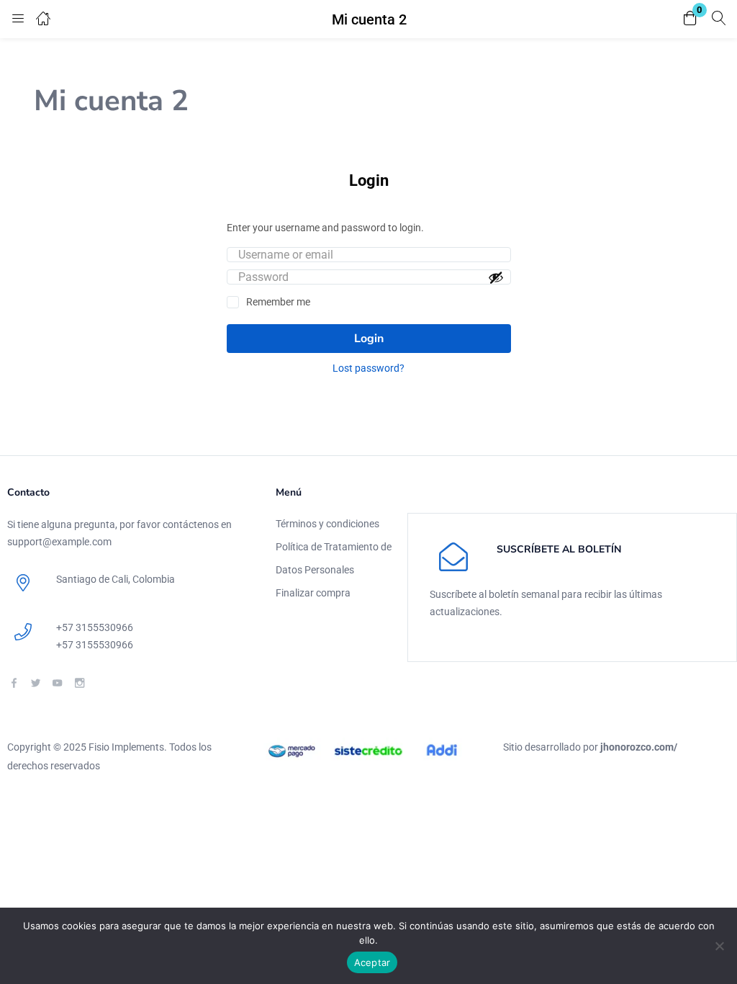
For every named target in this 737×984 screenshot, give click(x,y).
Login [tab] (369, 180)
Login (369, 338)
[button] (690, 19)
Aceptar (372, 962)
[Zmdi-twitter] (35, 682)
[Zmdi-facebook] (14, 682)
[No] (719, 946)
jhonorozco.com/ (638, 747)
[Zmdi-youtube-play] (57, 682)
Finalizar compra (313, 593)
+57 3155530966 (94, 627)
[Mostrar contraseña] (496, 277)
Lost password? (368, 368)
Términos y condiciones (327, 523)
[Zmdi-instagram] (79, 682)
